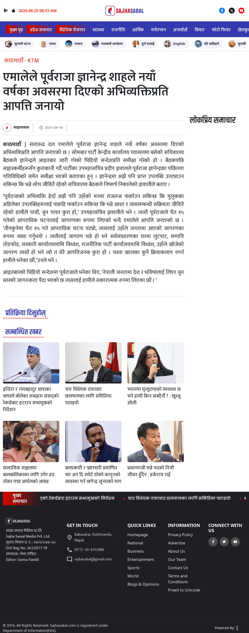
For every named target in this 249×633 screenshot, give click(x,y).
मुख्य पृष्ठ (16, 29)
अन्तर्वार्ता (180, 29)
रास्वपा (78, 43)
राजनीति (118, 29)
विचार (200, 29)
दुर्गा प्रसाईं (148, 43)
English (179, 43)
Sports (133, 567)
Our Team (177, 559)
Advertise (176, 543)
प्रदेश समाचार (41, 29)
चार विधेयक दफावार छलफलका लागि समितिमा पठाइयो (169, 498)
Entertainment (140, 559)
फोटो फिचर (221, 29)
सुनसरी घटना (22, 43)
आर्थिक (138, 29)
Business (135, 551)
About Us (176, 551)
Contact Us (178, 567)
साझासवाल (21, 128)
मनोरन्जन (158, 29)
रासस (52, 43)
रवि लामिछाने (211, 43)
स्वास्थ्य (98, 29)
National (135, 543)
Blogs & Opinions (143, 584)
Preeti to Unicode (184, 590)
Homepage (137, 534)
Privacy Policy (180, 534)
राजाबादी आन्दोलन (112, 43)
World (133, 576)
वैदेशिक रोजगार (72, 29)
